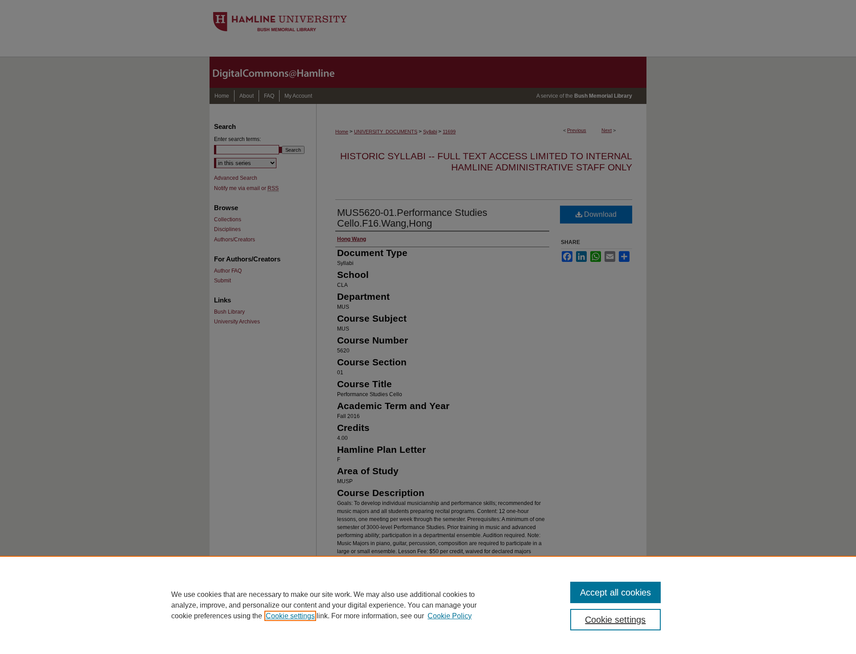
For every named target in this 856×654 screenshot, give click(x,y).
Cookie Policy (450, 616)
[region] (428, 605)
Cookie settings (290, 616)
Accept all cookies (615, 592)
